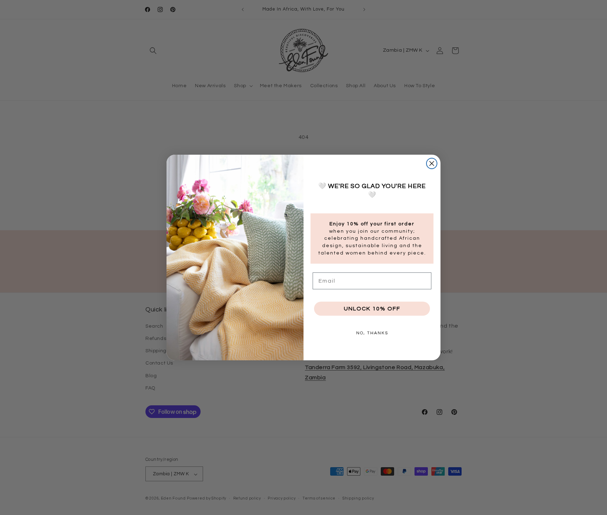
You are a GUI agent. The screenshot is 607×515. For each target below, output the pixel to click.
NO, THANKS (372, 333)
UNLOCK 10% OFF (372, 308)
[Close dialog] (431, 163)
